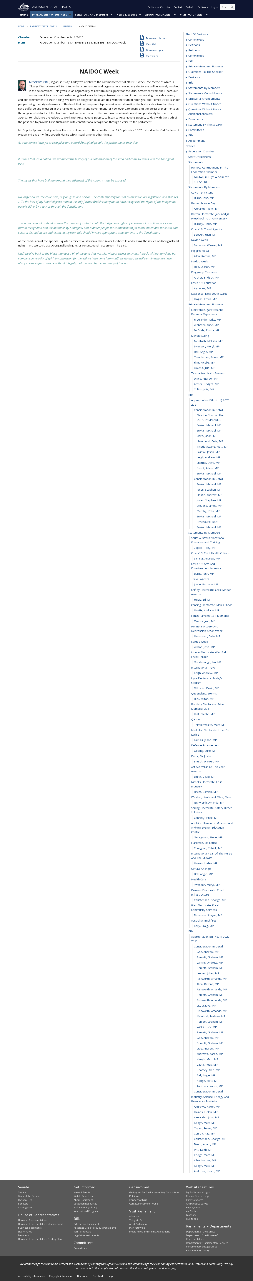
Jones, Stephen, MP (209, 489)
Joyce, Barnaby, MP (206, 584)
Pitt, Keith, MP (203, 1149)
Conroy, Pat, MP (204, 1133)
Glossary (191, 1215)
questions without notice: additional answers (205, 111)
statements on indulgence (205, 93)
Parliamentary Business (49, 14)
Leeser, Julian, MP (205, 234)
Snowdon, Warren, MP (208, 245)
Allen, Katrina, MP (205, 256)
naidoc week (199, 240)
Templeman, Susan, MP (209, 357)
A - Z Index (192, 1211)
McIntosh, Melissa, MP (208, 341)
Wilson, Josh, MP (204, 647)
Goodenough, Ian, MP (208, 662)
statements (195, 162)
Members (23, 1235)
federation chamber (201, 151)
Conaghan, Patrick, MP (208, 848)
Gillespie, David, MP (206, 688)
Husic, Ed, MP (203, 599)
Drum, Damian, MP (206, 792)
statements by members (204, 88)
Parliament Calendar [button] (159, 7)
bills (190, 61)
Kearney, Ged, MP (208, 1070)
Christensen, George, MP (210, 900)
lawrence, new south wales (209, 293)
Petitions (134, 1196)
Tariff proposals (82, 1231)
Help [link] (110, 1276)
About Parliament (158, 14)
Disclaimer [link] (83, 1276)
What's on (134, 1216)
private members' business (206, 66)
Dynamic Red (25, 1200)
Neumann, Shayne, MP (208, 915)
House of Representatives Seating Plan (40, 1239)
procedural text (207, 522)
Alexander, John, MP (206, 208)
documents (195, 119)
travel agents (200, 579)
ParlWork (203, 7)
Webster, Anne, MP (206, 325)
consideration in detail (208, 410)
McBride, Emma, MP (207, 330)
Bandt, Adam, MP (208, 468)
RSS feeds (192, 1218)
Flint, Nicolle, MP (204, 362)
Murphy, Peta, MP (208, 511)
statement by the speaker (205, 124)
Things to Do (136, 1220)
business (194, 77)
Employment (193, 1207)
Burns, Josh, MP (204, 198)
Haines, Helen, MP (206, 863)
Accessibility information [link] (31, 1276)
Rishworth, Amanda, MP (209, 802)
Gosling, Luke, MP (205, 750)
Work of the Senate (29, 1196)
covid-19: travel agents (206, 229)
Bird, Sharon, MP (204, 267)
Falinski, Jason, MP (208, 452)
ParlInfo (190, 7)
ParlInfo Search (194, 1200)
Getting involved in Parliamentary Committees (154, 1192)
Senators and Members (92, 14)
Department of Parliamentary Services (207, 1243)
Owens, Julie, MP (204, 368)
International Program (86, 1211)
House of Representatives (32, 1220)
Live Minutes (25, 1231)
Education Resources (85, 1203)
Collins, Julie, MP (204, 389)
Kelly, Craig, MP (204, 926)
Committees (80, 1248)
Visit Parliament (192, 14)
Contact (178, 7)
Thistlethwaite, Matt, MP (212, 446)
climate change (201, 868)
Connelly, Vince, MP (206, 817)
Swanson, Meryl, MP (207, 346)
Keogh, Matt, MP (207, 1059)
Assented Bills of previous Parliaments (95, 1227)
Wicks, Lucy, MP (207, 1027)
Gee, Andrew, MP (208, 952)
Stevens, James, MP (209, 505)
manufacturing (200, 335)
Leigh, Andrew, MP (209, 457)
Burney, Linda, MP (205, 224)
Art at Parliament (138, 1224)
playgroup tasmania (204, 272)
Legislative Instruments (86, 1235)
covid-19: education (203, 283)
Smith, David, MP (204, 776)
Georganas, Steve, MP (208, 837)
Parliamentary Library (85, 1207)
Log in (215, 7)
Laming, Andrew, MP (207, 558)
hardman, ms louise (204, 842)
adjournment (196, 140)
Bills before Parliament (86, 1224)
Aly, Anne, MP (202, 288)
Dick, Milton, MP (204, 699)
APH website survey (197, 1203)
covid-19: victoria (202, 192)
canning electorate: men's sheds (211, 605)
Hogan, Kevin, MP (205, 299)
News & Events (127, 14)
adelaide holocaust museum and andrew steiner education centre (212, 827)
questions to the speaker (205, 72)
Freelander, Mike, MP (207, 319)
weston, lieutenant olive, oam (211, 797)
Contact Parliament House (143, 1203)
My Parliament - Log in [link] (198, 1192)
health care (198, 879)
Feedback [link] (98, 1276)
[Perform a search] (232, 7)
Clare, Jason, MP (207, 436)
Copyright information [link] (61, 1276)
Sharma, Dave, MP (208, 462)
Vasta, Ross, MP (207, 1064)
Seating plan (25, 1207)
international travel (203, 667)
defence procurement (205, 745)
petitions (194, 45)
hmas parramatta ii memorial (210, 615)
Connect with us (138, 1200)
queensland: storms (204, 693)
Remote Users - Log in (198, 1196)
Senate (22, 1192)
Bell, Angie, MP (203, 352)
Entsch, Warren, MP (206, 761)
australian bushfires (204, 920)
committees (196, 39)
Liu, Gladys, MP (206, 1005)
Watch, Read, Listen (84, 1196)
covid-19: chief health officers (211, 553)
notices (190, 146)
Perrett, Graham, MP (210, 957)
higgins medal (200, 250)
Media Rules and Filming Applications (149, 1231)
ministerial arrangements (204, 98)
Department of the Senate (200, 1231)
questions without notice (204, 104)
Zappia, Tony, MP (205, 547)
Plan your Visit (137, 1227)
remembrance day (203, 203)
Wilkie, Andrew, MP (206, 378)
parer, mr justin (201, 756)
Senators (23, 1203)
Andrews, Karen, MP (210, 1054)
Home (24, 14)
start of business (197, 34)
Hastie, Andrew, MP (209, 495)
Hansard (67, 26)
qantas (195, 719)
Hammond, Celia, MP (210, 441)
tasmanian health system (207, 373)
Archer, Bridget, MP (206, 277)
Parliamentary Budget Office (201, 1246)
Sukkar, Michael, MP (209, 425)
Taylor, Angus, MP (205, 1128)
